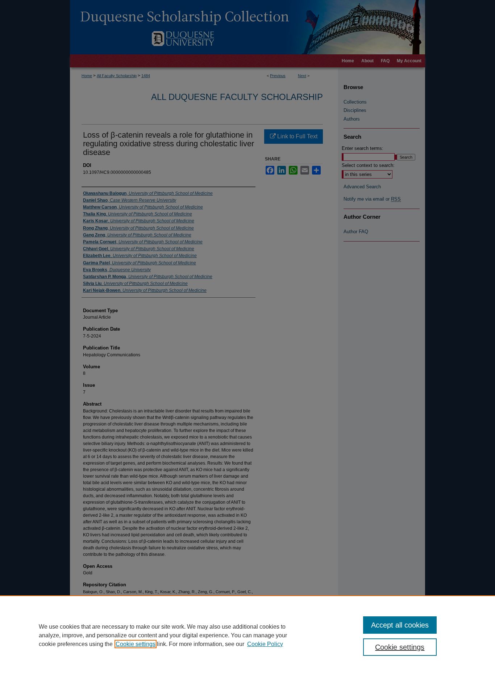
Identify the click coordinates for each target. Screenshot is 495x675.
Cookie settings (135, 644)
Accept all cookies (400, 625)
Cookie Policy (265, 644)
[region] (247, 635)
